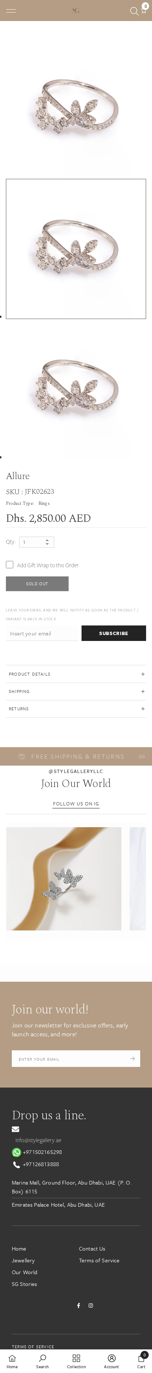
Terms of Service (99, 1260)
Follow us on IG (76, 803)
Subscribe (113, 633)
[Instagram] (90, 1305)
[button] (63, 878)
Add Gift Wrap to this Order (48, 565)
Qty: (11, 542)
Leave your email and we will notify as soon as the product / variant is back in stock (72, 614)
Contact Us (92, 1248)
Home (19, 1248)
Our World (24, 1272)
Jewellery (23, 1260)
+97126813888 (40, 1164)
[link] (42, 1361)
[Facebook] (78, 1305)
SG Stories (24, 1284)
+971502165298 (41, 1152)
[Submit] (132, 1058)
